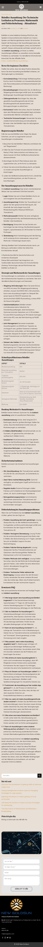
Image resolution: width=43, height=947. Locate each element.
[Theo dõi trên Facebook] (3, 938)
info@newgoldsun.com (8, 934)
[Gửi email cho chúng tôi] (10, 938)
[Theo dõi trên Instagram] (5, 938)
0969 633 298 (5, 930)
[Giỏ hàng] (41, 7)
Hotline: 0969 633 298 (22, 1)
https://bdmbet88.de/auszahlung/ (15, 61)
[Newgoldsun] (21, 7)
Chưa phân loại (6, 14)
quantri (25, 28)
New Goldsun (24, 944)
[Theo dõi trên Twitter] (7, 938)
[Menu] (3, 7)
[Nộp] (40, 776)
